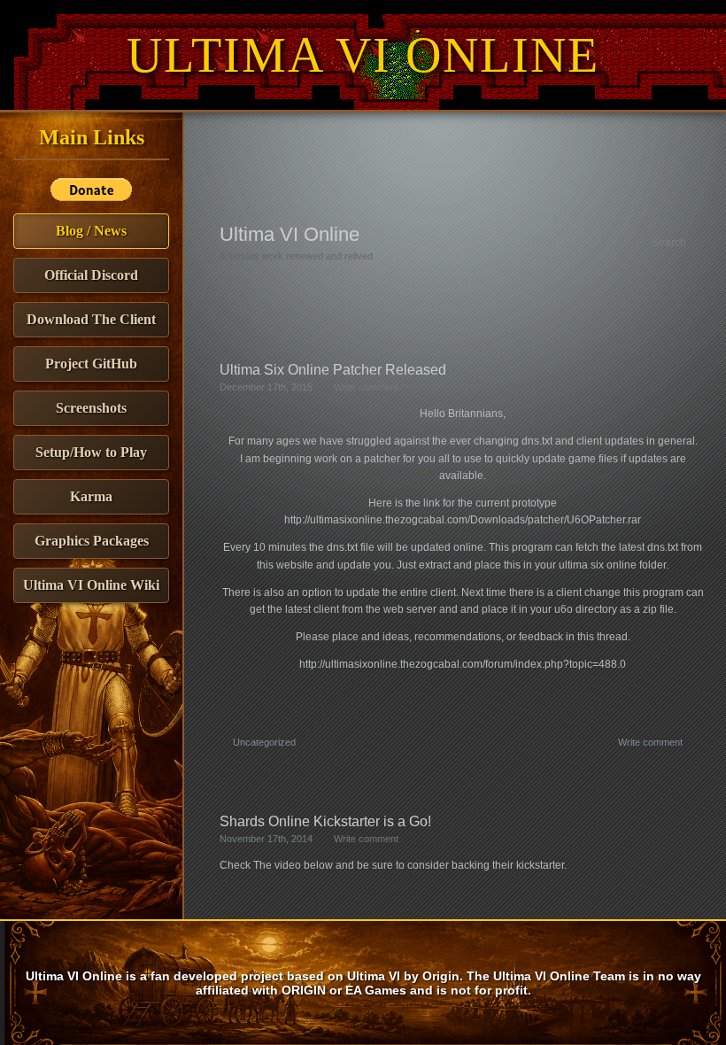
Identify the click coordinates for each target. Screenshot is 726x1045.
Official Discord (91, 275)
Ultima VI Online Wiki (91, 584)
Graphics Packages (92, 540)
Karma (91, 496)
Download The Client (91, 319)
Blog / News (91, 230)
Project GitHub (91, 363)
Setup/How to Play (91, 452)
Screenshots (91, 407)
